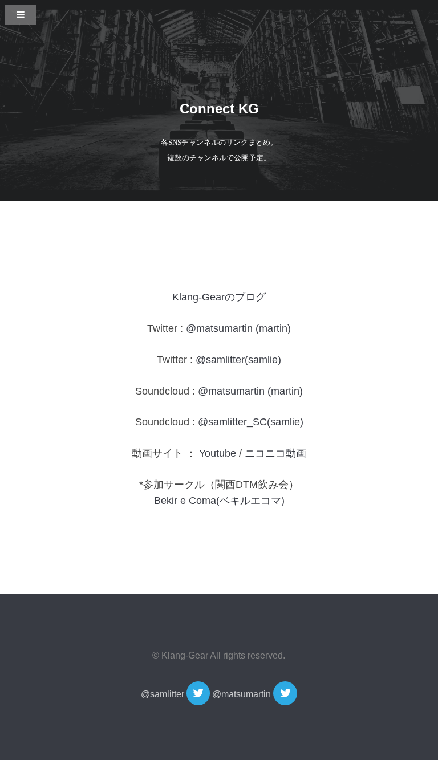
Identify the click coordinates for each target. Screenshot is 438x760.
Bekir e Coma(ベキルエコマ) (219, 500)
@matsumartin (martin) (238, 328)
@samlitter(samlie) (238, 359)
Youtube (217, 453)
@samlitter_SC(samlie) (250, 422)
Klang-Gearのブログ (219, 297)
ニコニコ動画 (275, 453)
